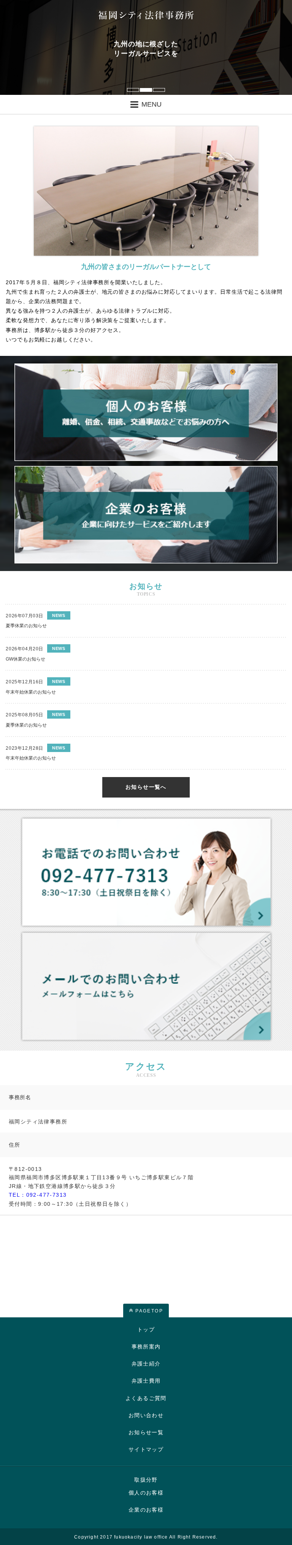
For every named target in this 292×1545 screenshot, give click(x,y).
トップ (146, 1329)
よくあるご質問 (146, 1398)
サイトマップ (146, 1449)
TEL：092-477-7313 (38, 1195)
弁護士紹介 (146, 1364)
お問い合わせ (146, 1415)
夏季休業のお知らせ (26, 625)
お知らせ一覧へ (146, 787)
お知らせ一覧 (146, 1432)
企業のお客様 (146, 1510)
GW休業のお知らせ (25, 659)
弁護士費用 (146, 1381)
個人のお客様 (146, 1493)
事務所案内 (146, 1347)
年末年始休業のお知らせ (31, 692)
